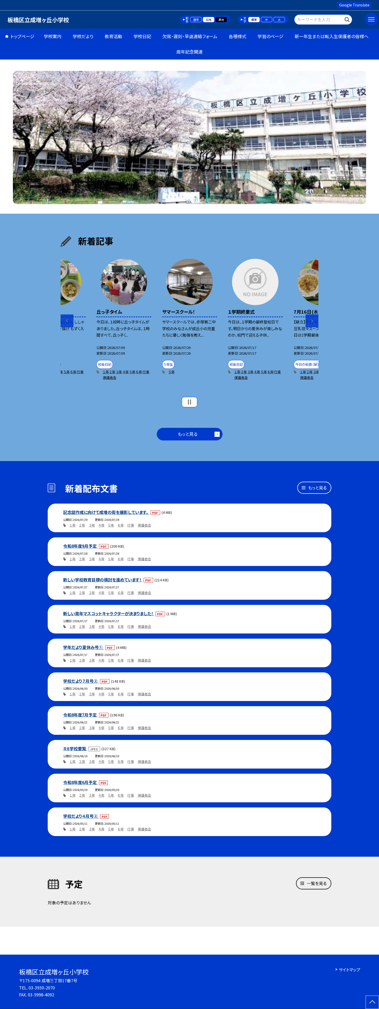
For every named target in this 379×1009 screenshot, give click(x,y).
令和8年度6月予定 (80, 782)
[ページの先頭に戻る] (372, 1002)
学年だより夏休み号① (83, 647)
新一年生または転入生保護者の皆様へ (331, 36)
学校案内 (52, 36)
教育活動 (113, 36)
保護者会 (109, 377)
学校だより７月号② (81, 681)
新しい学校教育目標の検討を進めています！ (102, 580)
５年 (67, 371)
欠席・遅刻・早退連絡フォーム (189, 36)
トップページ (22, 36)
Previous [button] (67, 320)
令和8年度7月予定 (80, 715)
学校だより (83, 36)
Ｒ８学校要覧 (75, 748)
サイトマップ (349, 969)
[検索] (347, 18)
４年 (126, 371)
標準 (254, 20)
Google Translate (354, 4)
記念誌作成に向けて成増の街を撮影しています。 (106, 512)
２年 (112, 371)
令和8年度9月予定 (80, 546)
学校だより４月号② (81, 816)
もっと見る (187, 434)
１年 (106, 371)
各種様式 (237, 36)
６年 (73, 371)
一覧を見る (317, 883)
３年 (119, 371)
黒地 (221, 20)
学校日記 (142, 36)
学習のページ (270, 36)
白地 (208, 20)
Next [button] (312, 320)
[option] (189, 137)
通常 (196, 20)
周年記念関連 (189, 51)
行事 (80, 371)
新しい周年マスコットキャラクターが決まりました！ (108, 613)
